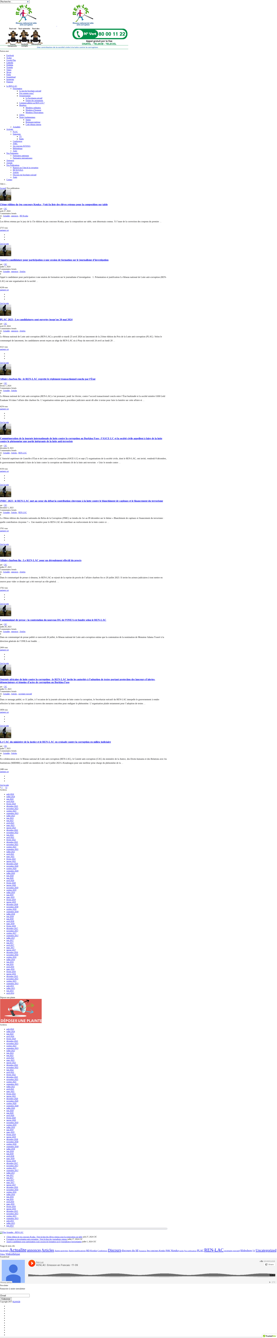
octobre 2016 (11, 957)
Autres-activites (61, 1250)
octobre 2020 (11, 868)
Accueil (3, 188)
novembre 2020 (12, 866)
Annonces (10, 160)
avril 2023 (10, 823)
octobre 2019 (11, 890)
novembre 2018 (12, 907)
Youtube (9, 67)
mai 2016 (9, 964)
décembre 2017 (12, 928)
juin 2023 (10, 818)
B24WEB (16, 1302)
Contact (9, 179)
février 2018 (11, 926)
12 (6, 787)
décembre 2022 (12, 830)
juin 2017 (10, 940)
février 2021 (11, 859)
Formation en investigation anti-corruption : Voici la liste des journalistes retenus (36, 1239)
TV (20, 136)
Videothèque (13, 1254)
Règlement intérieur (33, 122)
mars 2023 (10, 825)
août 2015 (10, 986)
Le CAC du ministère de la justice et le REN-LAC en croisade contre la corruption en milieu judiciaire (55, 742)
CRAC (22, 115)
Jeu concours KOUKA (21, 146)
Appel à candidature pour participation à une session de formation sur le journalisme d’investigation (54, 260)
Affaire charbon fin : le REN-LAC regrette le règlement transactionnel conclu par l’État (47, 379)
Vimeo (8, 70)
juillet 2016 (10, 959)
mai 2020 (9, 878)
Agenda (9, 163)
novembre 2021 (12, 844)
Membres (22, 105)
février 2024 (11, 804)
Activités (9, 129)
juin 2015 (10, 991)
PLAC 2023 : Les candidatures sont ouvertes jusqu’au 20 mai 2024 (36, 319)
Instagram (10, 79)
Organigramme (25, 96)
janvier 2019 (11, 902)
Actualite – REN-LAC (14, 1232)
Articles (16, 172)
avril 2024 (10, 801)
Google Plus (11, 60)
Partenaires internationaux (22, 158)
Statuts (28, 120)
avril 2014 (10, 993)
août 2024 (10, 794)
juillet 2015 (10, 988)
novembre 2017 (12, 931)
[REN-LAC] (56, 25)
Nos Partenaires (12, 153)
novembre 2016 (12, 955)
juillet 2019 (10, 892)
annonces (14, 216)
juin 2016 (10, 962)
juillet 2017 (10, 938)
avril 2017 (10, 945)
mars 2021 (10, 856)
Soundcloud (11, 77)
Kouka (175, 1250)
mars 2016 (10, 969)
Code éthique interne (33, 124)
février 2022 (11, 840)
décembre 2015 (12, 976)
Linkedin (9, 63)
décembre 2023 (12, 806)
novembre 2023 (12, 808)
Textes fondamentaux (27, 117)
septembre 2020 (12, 871)
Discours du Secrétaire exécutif (24, 175)
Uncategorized (266, 1250)
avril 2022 (10, 837)
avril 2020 (10, 880)
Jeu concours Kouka (156, 1250)
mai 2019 (9, 895)
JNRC (15, 144)
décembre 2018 (12, 904)
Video (2, 1254)
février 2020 (11, 883)
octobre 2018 (11, 909)
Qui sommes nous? (26, 93)
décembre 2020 (12, 864)
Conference (102, 1250)
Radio (21, 139)
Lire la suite (4, 244)
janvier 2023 (11, 828)
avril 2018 (10, 921)
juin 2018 (10, 916)
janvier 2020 (11, 885)
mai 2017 (9, 943)
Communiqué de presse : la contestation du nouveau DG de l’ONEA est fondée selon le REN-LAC (53, 620)
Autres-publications (77, 1250)
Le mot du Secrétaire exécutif (30, 91)
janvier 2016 (11, 974)
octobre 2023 (11, 811)
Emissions (17, 134)
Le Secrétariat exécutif (34, 98)
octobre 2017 (11, 933)
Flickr (8, 75)
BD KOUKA (18, 170)
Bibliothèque (17, 148)
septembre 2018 (12, 912)
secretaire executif (25, 694)
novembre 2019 (12, 888)
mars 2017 (10, 947)
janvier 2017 (11, 950)
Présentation (17, 88)
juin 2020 (10, 876)
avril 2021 (10, 854)
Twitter (9, 58)
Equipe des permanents (34, 100)
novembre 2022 (12, 832)
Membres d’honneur (33, 110)
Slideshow (246, 1250)
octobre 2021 (11, 847)
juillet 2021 (10, 852)
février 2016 (11, 971)
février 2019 (11, 900)
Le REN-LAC (11, 86)
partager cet (4, 230)
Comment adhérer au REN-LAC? (32, 103)
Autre (15, 151)
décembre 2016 (12, 952)
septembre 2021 (12, 849)
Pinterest (9, 82)
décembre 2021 (12, 842)
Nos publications (190, 1251)
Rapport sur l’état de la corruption (25, 168)
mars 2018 (10, 924)
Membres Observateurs (34, 112)
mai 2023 (9, 820)
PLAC (15, 132)
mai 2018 (9, 919)
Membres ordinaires (33, 108)
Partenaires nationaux (21, 156)
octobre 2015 (11, 981)
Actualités (16, 127)
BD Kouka (24, 216)
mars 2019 (10, 897)
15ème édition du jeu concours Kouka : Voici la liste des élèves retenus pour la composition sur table (54, 204)
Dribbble (9, 65)
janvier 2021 (11, 861)
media (181, 1251)
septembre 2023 (12, 813)
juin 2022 (10, 835)
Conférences (17, 141)
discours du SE (130, 1250)
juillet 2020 (10, 873)
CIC (5, 209)
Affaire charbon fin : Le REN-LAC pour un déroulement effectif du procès (40, 560)
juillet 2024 (10, 796)
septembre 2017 (12, 936)
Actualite (6, 216)
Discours (114, 1250)
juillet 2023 (10, 816)
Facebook (10, 55)
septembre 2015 (12, 983)
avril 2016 (10, 967)
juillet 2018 (10, 914)
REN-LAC (22, 453)
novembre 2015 (12, 979)
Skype (8, 72)
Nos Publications (12, 165)
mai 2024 (9, 799)
